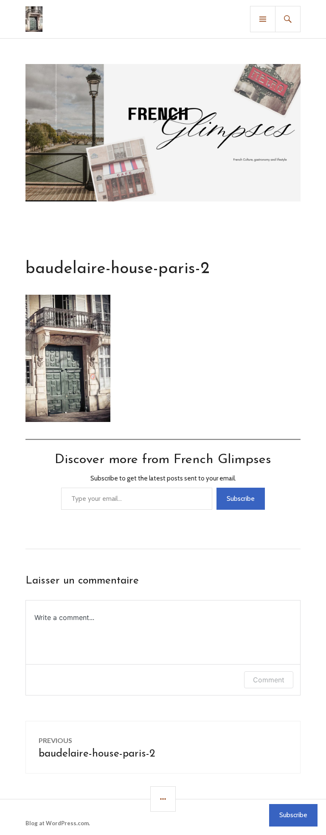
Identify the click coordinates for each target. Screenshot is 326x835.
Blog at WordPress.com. (57, 823)
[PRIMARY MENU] (262, 19)
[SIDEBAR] (163, 799)
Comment (268, 680)
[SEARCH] (288, 19)
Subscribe (241, 498)
